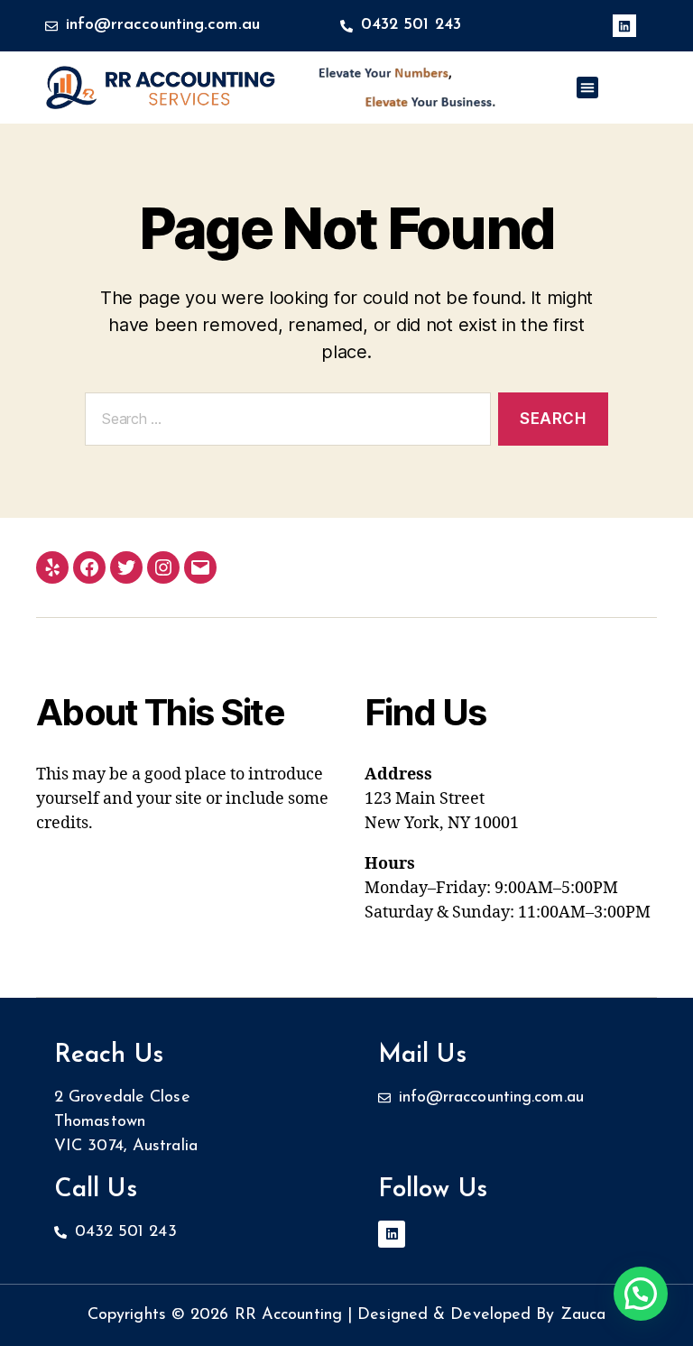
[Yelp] (52, 567)
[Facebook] (89, 567)
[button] (587, 87)
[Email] (200, 567)
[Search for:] (284, 422)
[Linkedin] (624, 25)
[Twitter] (126, 567)
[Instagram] (163, 567)
